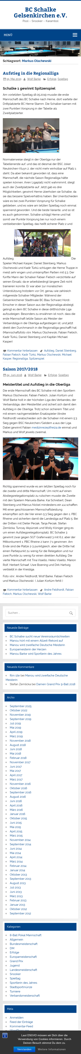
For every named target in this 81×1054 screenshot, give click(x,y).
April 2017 (16, 775)
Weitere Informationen (52, 1049)
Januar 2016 (17, 814)
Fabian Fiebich (12, 354)
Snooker (15, 974)
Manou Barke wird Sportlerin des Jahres (35, 653)
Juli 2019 (15, 723)
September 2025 (20, 706)
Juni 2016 (16, 801)
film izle (15, 675)
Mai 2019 (15, 727)
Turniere (15, 991)
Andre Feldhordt (54, 589)
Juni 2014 (16, 848)
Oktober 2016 (18, 788)
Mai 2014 (15, 853)
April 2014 (16, 857)
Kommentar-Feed (21, 1026)
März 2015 (16, 835)
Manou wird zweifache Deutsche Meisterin (37, 645)
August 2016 (18, 796)
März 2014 (16, 861)
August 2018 (18, 745)
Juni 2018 (16, 749)
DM (12, 948)
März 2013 (16, 896)
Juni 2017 (16, 766)
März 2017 (16, 779)
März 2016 (16, 810)
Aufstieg (49, 350)
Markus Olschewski (49, 354)
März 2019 (16, 736)
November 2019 (20, 714)
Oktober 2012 (18, 909)
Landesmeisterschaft (23, 970)
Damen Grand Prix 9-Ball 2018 (55, 684)
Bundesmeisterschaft (23, 944)
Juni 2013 (16, 892)
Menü (8, 35)
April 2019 (16, 732)
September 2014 (20, 844)
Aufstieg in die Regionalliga (31, 73)
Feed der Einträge (21, 1022)
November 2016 (20, 784)
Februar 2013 (18, 900)
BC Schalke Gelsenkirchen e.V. (40, 12)
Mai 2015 (15, 827)
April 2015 (16, 831)
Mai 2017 (15, 771)
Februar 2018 (18, 758)
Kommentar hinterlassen (22, 350)
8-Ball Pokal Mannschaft (25, 935)
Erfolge (51, 79)
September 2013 (20, 878)
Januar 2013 (17, 904)
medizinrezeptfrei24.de (46, 427)
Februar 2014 (18, 866)
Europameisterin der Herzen (28, 649)
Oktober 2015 (18, 818)
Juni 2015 (16, 822)
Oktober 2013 (18, 874)
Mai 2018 (15, 753)
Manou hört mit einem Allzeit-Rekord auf (36, 640)
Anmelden (17, 1017)
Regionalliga (20, 358)
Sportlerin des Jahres (23, 982)
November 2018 (20, 740)
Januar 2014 (17, 870)
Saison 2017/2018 (20, 369)
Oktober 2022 (18, 710)
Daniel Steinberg (66, 350)
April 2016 (16, 805)
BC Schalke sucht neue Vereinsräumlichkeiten (40, 636)
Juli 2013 (15, 887)
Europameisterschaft (23, 957)
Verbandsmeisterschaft (25, 995)
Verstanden (24, 1049)
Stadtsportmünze (21, 987)
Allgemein (16, 939)
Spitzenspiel (36, 358)
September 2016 (20, 792)
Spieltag (63, 79)
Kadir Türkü (29, 354)
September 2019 (20, 719)
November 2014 (20, 840)
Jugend (15, 965)
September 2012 (20, 913)
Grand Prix (16, 961)
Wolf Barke (34, 79)
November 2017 (20, 762)
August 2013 (18, 883)
